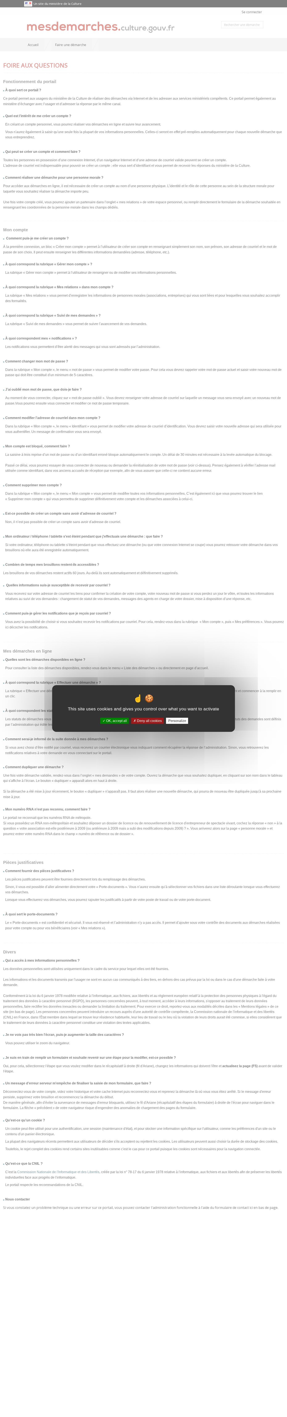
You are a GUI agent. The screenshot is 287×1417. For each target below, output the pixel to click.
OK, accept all (116, 721)
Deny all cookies (149, 721)
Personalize (177, 721)
